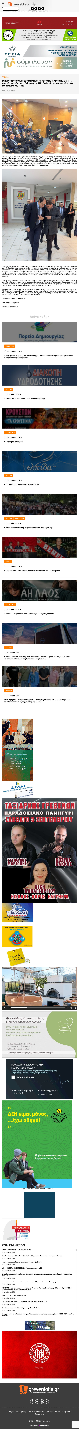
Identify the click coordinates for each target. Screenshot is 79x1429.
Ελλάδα (9, 647)
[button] (39, 988)
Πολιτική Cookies (53, 1412)
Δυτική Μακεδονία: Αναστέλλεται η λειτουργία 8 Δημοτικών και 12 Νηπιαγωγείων (30, 1282)
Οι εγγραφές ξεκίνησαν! (13, 442)
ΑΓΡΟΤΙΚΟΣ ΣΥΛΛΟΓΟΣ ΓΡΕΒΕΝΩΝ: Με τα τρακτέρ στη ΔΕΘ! (22, 1268)
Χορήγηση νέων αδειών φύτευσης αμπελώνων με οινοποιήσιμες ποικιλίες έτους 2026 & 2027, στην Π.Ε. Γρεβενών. (38, 1314)
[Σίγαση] (71, 1008)
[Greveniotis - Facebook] (32, 8)
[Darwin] (44, 1425)
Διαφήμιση (66, 1412)
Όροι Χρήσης (21, 1412)
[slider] (38, 1007)
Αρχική (11, 1412)
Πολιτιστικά (10, 432)
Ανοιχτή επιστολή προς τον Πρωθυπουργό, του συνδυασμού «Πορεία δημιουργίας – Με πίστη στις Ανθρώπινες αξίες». (38, 357)
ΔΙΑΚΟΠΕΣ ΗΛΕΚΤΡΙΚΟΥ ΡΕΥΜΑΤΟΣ (14, 1296)
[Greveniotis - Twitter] (35, 8)
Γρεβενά (9, 389)
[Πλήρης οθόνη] (75, 1008)
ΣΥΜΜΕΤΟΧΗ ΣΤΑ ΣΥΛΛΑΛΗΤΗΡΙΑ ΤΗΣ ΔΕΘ (16, 1250)
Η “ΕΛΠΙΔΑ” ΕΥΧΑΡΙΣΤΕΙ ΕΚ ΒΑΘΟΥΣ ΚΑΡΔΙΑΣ (21, 485)
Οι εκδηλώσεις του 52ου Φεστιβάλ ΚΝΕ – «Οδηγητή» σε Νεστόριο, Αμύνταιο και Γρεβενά (32, 1256)
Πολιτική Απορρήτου (36, 1412)
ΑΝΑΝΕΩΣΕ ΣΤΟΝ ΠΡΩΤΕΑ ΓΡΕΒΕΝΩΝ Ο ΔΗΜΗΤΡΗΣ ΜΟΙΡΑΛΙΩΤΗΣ (24, 1302)
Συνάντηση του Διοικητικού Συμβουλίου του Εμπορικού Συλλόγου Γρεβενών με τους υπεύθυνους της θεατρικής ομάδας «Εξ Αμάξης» (37, 701)
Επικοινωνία (39, 1414)
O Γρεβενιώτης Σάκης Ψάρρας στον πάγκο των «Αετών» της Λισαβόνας (32, 571)
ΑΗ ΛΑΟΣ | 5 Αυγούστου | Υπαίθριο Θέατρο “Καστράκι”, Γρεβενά (29, 614)
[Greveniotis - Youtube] (39, 8)
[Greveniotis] (18, 4)
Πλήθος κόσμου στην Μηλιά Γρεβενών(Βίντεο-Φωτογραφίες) (28, 528)
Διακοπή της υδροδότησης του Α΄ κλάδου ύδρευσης (24, 399)
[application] (39, 988)
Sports (8, 561)
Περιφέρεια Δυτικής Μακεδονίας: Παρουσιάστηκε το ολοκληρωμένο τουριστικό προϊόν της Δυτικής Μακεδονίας (37, 1275)
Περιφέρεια (10, 346)
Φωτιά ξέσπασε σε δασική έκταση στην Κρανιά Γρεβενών (21, 1262)
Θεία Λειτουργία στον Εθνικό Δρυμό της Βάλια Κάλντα (20, 1308)
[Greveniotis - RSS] (42, 8)
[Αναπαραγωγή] (4, 1008)
